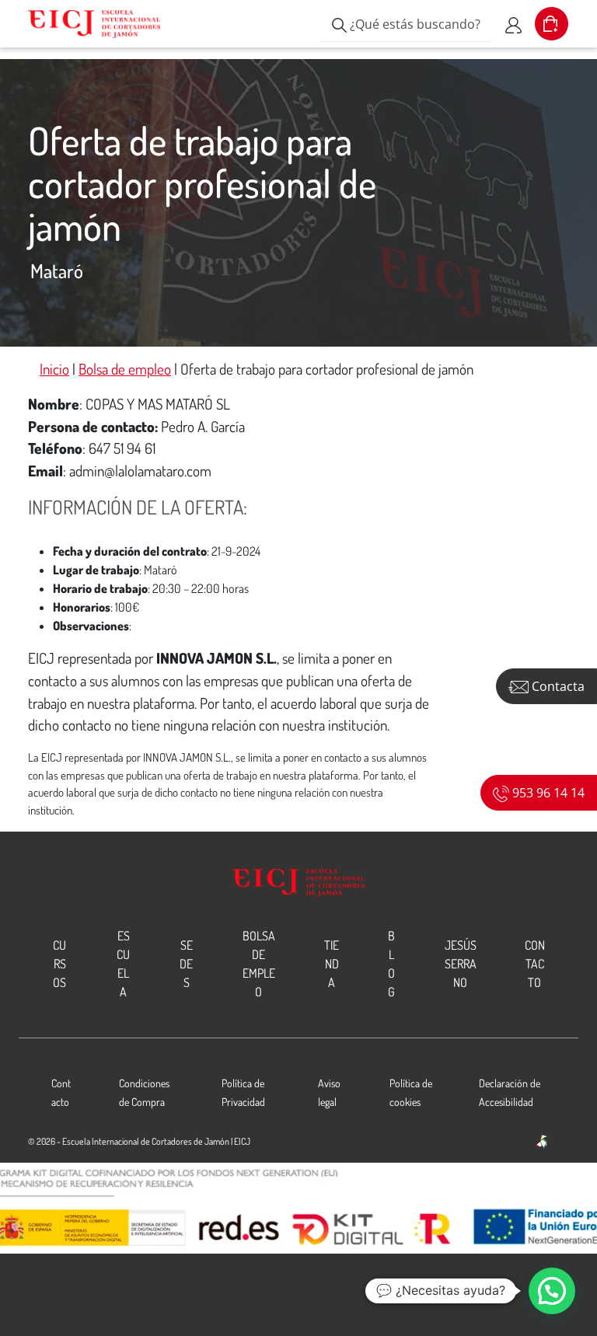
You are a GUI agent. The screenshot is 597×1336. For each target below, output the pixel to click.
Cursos (59, 963)
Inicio (54, 368)
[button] (552, 1291)
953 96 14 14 (547, 792)
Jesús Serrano (461, 963)
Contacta (557, 686)
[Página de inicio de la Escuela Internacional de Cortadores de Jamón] (94, 24)
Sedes (186, 963)
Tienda (331, 963)
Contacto (535, 963)
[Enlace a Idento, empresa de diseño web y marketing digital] (542, 1142)
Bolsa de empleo (125, 368)
